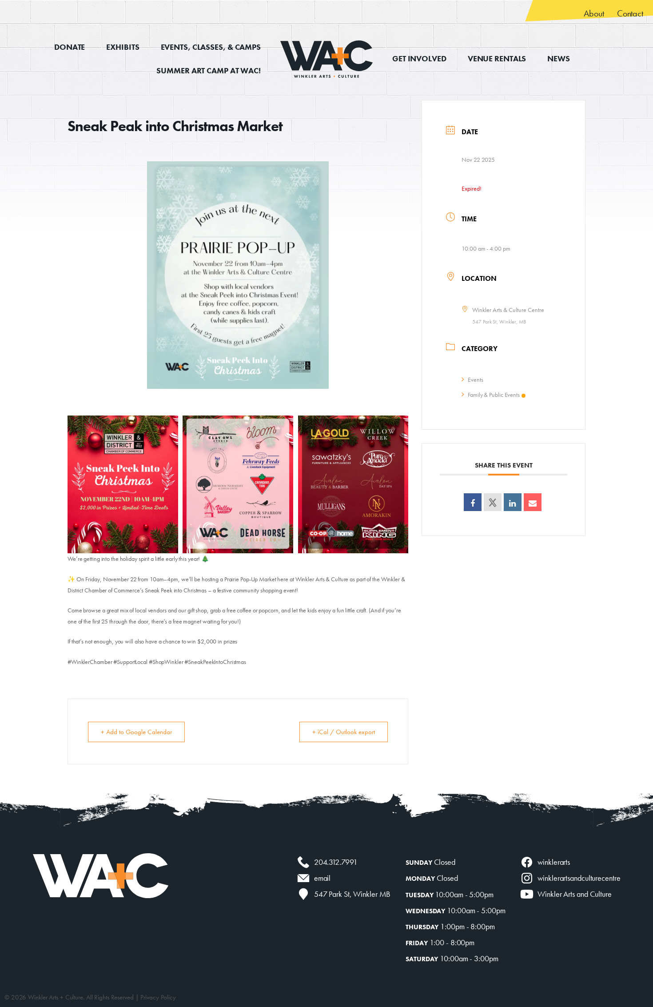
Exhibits (122, 47)
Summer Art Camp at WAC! (208, 70)
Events (475, 380)
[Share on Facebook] (473, 502)
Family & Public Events (494, 395)
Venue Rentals (497, 58)
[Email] (533, 502)
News (558, 58)
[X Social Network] (493, 502)
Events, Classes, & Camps (211, 47)
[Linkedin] (513, 502)
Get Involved (419, 58)
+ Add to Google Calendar (136, 731)
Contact (630, 13)
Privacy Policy (158, 997)
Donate (69, 47)
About (594, 13)
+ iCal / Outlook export (343, 731)
